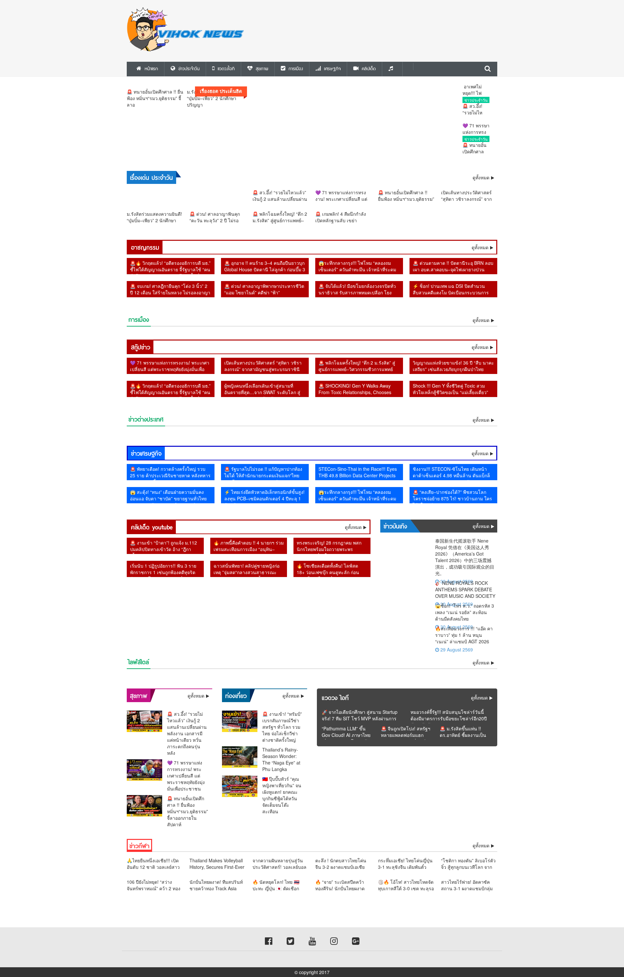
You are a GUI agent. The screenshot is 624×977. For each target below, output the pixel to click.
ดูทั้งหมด (480, 247)
